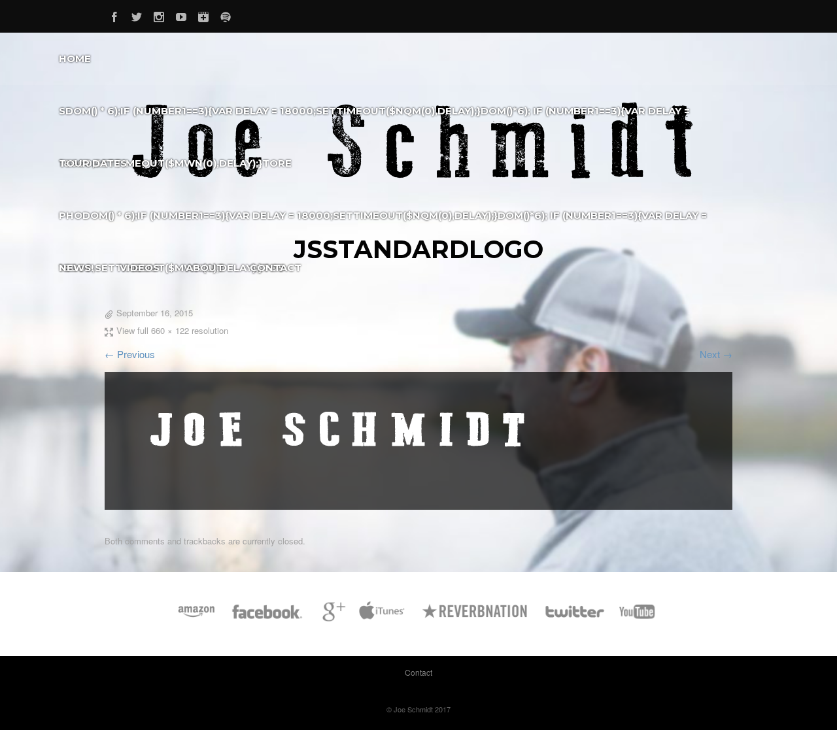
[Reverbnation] (476, 618)
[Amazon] (196, 618)
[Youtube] (181, 14)
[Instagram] (159, 14)
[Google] (332, 618)
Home (75, 58)
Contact (275, 267)
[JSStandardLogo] (340, 467)
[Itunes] (381, 618)
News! (76, 267)
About (205, 267)
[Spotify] (225, 14)
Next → (716, 354)
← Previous (130, 354)
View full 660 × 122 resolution (172, 330)
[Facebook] (114, 14)
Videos (140, 267)
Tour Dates (93, 163)
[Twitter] (136, 14)
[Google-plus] (203, 14)
